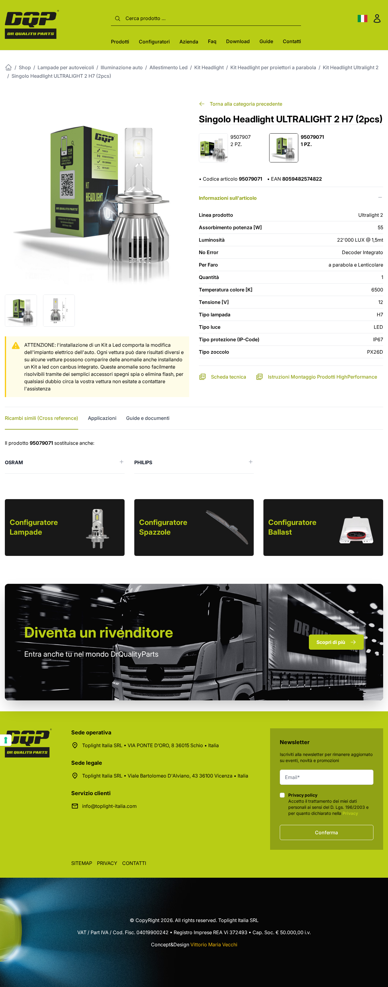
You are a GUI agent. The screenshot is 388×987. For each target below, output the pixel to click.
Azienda (188, 42)
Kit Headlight (209, 67)
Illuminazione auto (122, 67)
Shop (25, 67)
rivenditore (98, 632)
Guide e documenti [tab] (147, 418)
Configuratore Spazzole (163, 527)
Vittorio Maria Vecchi (213, 944)
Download (238, 41)
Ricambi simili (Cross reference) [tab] (41, 418)
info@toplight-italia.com (109, 806)
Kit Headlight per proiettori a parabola (273, 67)
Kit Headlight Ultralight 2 (351, 67)
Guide (266, 41)
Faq (212, 41)
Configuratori (154, 42)
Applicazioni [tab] (102, 418)
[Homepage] (8, 67)
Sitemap (81, 863)
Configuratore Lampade (34, 527)
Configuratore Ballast (292, 527)
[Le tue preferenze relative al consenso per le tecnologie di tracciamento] (6, 740)
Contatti (292, 41)
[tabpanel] (194, 456)
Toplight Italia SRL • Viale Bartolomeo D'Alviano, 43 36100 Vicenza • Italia (165, 776)
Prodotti (120, 42)
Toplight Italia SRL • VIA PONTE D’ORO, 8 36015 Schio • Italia (150, 745)
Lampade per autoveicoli (66, 67)
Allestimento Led (168, 67)
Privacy (350, 813)
